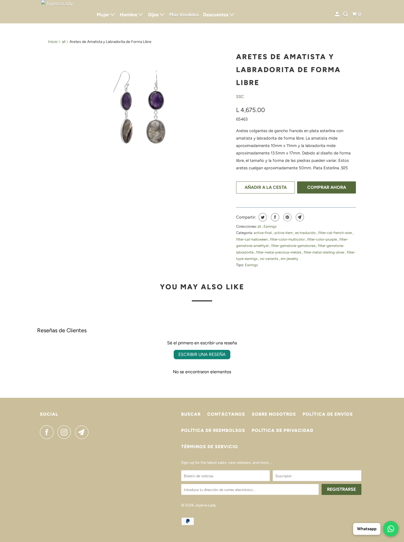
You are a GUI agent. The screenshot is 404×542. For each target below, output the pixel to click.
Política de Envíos (328, 414)
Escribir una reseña (202, 354)
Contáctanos (226, 414)
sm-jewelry (289, 259)
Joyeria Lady (205, 505)
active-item (284, 233)
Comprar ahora (326, 187)
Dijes (154, 14)
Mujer (103, 14)
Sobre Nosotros (274, 414)
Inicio (52, 41)
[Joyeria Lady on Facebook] (48, 432)
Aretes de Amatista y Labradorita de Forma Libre (288, 69)
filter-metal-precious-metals (279, 252)
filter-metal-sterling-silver (324, 252)
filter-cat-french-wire (335, 233)
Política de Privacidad (282, 430)
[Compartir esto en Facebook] (274, 217)
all (63, 41)
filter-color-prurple (322, 239)
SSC (240, 96)
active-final (263, 233)
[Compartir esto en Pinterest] (287, 217)
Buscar (191, 414)
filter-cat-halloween (252, 239)
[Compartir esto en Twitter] (262, 217)
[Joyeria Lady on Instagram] (65, 432)
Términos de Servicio (209, 446)
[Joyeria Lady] (64, 11)
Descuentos (216, 14)
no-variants (269, 259)
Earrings (270, 226)
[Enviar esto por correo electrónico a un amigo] (299, 217)
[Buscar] (346, 14)
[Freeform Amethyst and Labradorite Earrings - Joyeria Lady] (139, 107)
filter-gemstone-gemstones (293, 246)
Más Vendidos (184, 14)
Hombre (129, 14)
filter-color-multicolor (288, 239)
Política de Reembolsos (213, 430)
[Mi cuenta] (337, 14)
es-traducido (306, 233)
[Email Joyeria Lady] (83, 432)
